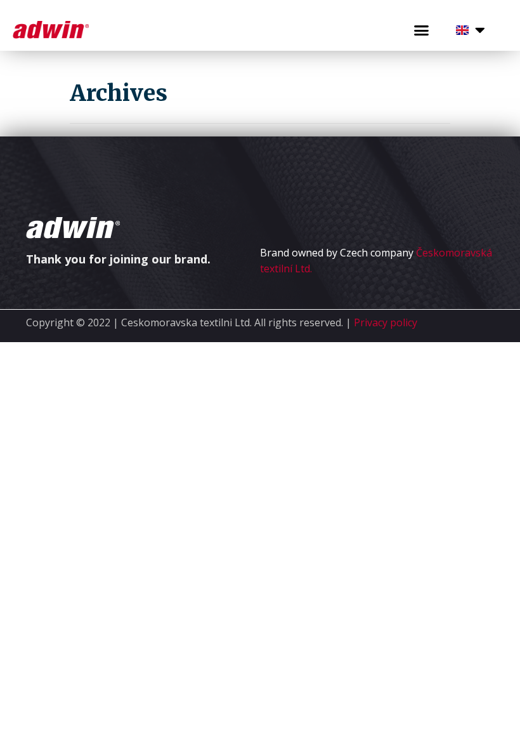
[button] (422, 30)
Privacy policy (385, 322)
